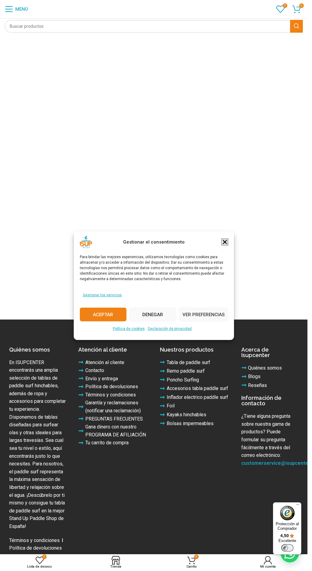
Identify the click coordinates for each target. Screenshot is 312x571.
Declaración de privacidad (170, 329)
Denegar (152, 314)
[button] (225, 242)
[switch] (287, 547)
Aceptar (103, 314)
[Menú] (297, 506)
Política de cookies (129, 329)
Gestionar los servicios (102, 295)
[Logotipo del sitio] (153, 9)
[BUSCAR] (296, 26)
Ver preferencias (204, 314)
